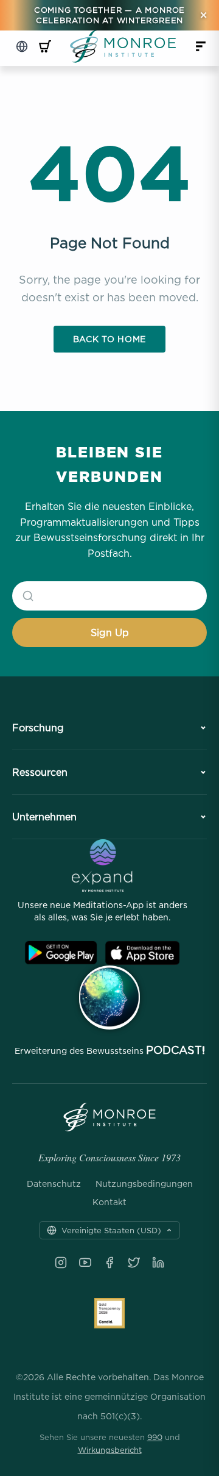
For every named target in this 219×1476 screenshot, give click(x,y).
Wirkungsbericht (110, 1450)
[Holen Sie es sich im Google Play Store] (60, 952)
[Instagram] (61, 1262)
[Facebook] (109, 1262)
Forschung (38, 727)
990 (154, 1437)
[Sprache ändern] (22, 46)
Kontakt (109, 1202)
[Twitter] (134, 1262)
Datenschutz (54, 1184)
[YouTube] (85, 1262)
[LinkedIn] (158, 1262)
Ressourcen (40, 772)
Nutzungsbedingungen (144, 1184)
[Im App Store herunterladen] (142, 952)
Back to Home (109, 338)
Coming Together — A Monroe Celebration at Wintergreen (109, 14)
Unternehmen (44, 816)
